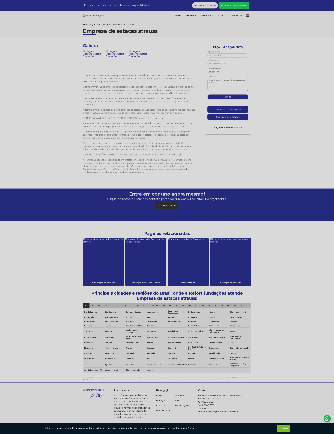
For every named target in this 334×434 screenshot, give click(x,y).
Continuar (284, 428)
